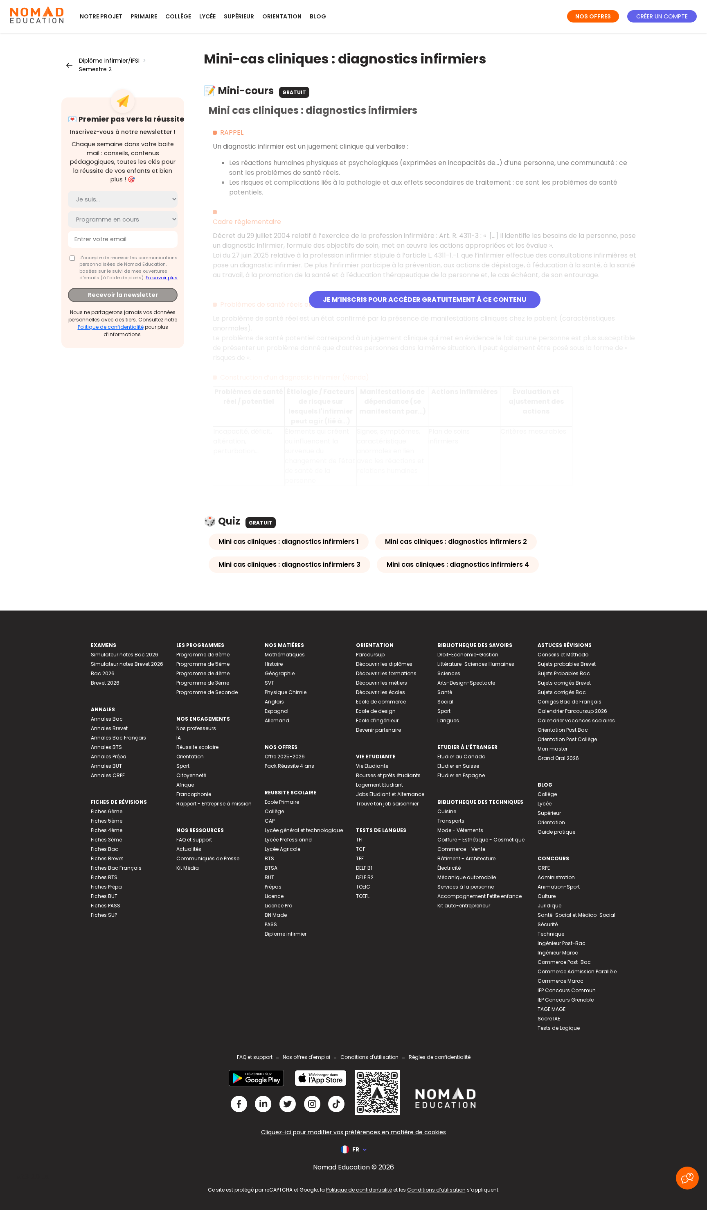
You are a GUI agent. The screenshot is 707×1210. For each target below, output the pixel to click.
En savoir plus (162, 277)
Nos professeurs (196, 728)
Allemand (277, 720)
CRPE (544, 867)
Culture (547, 896)
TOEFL (362, 896)
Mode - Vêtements (460, 830)
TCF (360, 849)
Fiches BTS (104, 877)
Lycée (207, 16)
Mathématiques (285, 654)
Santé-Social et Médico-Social (576, 914)
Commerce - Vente (461, 849)
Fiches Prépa (106, 886)
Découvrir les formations (386, 673)
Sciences (448, 673)
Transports (450, 820)
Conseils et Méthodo (563, 654)
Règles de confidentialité (440, 1057)
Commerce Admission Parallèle (577, 971)
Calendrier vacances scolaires (576, 720)
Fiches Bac (104, 849)
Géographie (280, 673)
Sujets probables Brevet (567, 663)
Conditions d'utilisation (369, 1057)
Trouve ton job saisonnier (387, 803)
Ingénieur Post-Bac (561, 943)
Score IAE (549, 1018)
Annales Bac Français (118, 737)
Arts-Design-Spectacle (466, 682)
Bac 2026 (103, 673)
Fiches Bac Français (116, 867)
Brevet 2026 (105, 682)
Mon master (552, 748)
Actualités (188, 849)
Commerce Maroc (560, 980)
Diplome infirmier (285, 933)
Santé (444, 692)
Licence (274, 896)
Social (445, 701)
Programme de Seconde (207, 692)
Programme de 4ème (203, 673)
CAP (270, 820)
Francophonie (193, 794)
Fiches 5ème (106, 820)
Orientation (282, 16)
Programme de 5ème (203, 663)
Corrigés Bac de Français (569, 701)
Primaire (144, 16)
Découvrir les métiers (381, 682)
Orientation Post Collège (567, 739)
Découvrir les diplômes (384, 663)
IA (178, 737)
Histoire (274, 663)
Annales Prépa (108, 756)
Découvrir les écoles (380, 692)
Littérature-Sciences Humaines (475, 663)
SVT (269, 682)
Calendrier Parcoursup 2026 (572, 711)
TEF (360, 858)
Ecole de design (376, 711)
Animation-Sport (559, 886)
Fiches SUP (104, 914)
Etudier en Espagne (461, 775)
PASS (271, 924)
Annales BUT (106, 765)
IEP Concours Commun (567, 990)
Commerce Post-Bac (564, 962)
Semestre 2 (95, 69)
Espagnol (276, 711)
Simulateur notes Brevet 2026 (127, 663)
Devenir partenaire (378, 729)
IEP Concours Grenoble (566, 999)
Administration (556, 877)
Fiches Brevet (107, 858)
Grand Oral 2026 (558, 758)
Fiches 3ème (106, 839)
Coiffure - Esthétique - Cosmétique (481, 839)
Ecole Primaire (282, 801)
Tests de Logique (559, 1028)
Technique (551, 933)
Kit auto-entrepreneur (463, 905)
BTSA (271, 867)
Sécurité (548, 924)
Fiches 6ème (106, 811)
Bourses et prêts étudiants (388, 775)
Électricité (449, 867)
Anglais (274, 701)
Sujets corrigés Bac (562, 692)
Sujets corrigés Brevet (564, 682)
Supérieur (239, 16)
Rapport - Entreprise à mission (214, 803)
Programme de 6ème (203, 654)
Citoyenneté (191, 775)
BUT (269, 877)
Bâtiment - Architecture (466, 858)
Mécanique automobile (466, 877)
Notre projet (101, 16)
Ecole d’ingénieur (377, 720)
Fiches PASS (105, 905)
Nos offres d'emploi (306, 1057)
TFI (359, 839)
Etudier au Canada (461, 756)
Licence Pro (278, 905)
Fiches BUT (104, 896)
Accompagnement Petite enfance (479, 896)
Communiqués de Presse (207, 858)
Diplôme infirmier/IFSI (109, 61)
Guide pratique (556, 831)
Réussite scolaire (197, 747)
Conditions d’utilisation (436, 1189)
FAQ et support (194, 839)
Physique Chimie (285, 692)
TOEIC (363, 886)
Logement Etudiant (379, 784)
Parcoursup (370, 654)
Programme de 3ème (202, 682)
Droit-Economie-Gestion (467, 654)
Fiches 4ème (106, 830)
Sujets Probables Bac (564, 673)
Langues (448, 720)
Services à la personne (465, 886)
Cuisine (446, 811)
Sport (182, 765)
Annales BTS (106, 747)
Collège (178, 16)
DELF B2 (365, 877)
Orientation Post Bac (563, 729)
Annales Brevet (109, 728)
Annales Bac (107, 718)
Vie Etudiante (372, 765)
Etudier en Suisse (458, 765)
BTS (269, 858)
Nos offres (593, 16)
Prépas (273, 886)
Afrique (185, 784)
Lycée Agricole (282, 849)
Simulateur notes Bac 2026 (124, 654)
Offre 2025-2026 (285, 756)
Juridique (549, 905)
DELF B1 (364, 867)
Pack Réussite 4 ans (289, 765)
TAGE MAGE (551, 1009)
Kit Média (187, 867)
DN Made (276, 914)
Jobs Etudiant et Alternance (390, 794)
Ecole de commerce (381, 701)
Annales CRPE (108, 775)
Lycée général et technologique (304, 830)
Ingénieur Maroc (558, 952)
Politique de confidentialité (111, 326)
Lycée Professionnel (289, 839)
